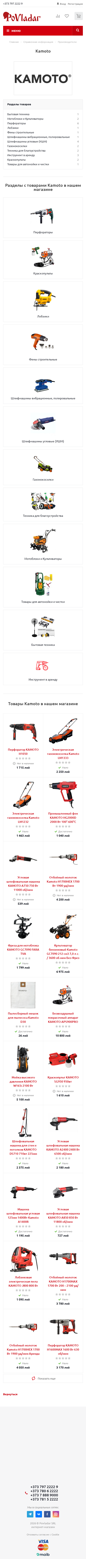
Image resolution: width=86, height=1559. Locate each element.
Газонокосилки (43, 479)
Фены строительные (43, 359)
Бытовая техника (43, 644)
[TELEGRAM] (30, 1514)
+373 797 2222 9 (13, 3)
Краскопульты (43, 273)
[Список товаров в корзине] (79, 19)
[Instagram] (56, 1514)
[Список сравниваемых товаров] (58, 18)
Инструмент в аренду (43, 679)
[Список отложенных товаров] (67, 17)
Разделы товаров (19, 104)
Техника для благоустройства (43, 515)
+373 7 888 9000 (44, 1495)
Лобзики (43, 316)
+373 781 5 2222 (44, 1499)
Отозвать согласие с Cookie (43, 1534)
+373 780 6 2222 (44, 1491)
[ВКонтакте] (38, 1514)
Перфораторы (43, 232)
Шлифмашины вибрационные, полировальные (43, 398)
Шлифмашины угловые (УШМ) (43, 441)
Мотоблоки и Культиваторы (43, 558)
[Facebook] (47, 1514)
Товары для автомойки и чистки (43, 601)
